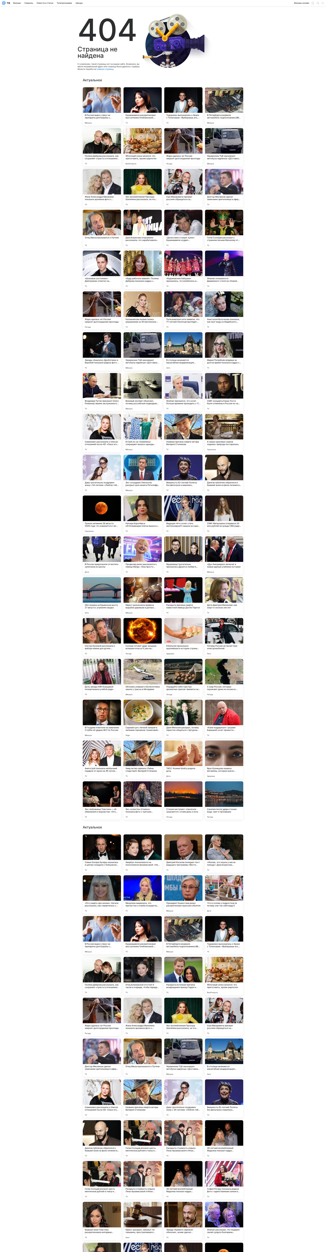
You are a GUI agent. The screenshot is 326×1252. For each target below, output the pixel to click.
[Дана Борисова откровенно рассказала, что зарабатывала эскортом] (143, 229)
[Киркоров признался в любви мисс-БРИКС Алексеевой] (143, 1004)
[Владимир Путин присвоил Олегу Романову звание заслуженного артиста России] (102, 392)
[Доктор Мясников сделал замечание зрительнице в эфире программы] (224, 188)
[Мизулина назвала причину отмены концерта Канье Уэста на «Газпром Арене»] (183, 1004)
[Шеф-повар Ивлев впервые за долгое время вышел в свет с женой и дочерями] (224, 923)
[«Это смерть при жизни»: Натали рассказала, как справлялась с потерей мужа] (102, 1139)
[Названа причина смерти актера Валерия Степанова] (183, 433)
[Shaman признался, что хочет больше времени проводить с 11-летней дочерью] (183, 392)
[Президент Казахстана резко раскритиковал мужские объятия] (183, 1139)
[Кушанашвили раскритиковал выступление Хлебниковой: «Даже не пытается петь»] (143, 106)
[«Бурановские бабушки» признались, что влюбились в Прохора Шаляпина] (183, 270)
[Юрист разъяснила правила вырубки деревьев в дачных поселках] (143, 596)
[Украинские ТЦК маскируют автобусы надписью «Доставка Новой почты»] (224, 147)
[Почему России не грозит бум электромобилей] (224, 637)
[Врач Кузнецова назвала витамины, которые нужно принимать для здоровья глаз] (224, 760)
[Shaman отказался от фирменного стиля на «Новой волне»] (224, 270)
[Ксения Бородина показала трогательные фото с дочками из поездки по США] (143, 964)
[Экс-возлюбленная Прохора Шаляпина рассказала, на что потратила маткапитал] (143, 188)
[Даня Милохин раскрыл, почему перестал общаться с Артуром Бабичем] (183, 719)
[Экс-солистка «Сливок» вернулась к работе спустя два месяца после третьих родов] (224, 882)
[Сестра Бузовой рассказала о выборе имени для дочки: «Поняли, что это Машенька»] (102, 637)
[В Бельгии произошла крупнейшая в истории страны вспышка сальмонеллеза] (183, 637)
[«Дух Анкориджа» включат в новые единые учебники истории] (224, 555)
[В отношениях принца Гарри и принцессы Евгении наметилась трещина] (143, 923)
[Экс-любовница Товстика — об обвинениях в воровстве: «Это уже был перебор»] (102, 800)
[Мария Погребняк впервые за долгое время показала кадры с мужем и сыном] (224, 351)
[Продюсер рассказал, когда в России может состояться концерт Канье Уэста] (143, 1045)
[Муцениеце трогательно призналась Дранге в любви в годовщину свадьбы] (183, 555)
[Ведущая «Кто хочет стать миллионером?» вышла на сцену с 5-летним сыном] (183, 515)
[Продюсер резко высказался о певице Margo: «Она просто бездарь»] (143, 555)
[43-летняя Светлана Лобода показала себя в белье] (102, 882)
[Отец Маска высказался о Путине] (102, 229)
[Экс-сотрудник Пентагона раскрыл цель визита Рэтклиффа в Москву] (143, 474)
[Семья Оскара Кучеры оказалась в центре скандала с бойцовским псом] (102, 1098)
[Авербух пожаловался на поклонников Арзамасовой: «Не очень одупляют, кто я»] (143, 1098)
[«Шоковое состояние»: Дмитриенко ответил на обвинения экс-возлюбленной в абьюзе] (102, 270)
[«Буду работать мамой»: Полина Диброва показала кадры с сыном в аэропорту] (143, 270)
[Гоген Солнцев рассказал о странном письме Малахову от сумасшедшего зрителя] (224, 229)
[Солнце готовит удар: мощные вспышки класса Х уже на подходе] (143, 637)
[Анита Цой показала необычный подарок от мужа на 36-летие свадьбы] (102, 760)
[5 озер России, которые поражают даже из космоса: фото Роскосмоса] (224, 678)
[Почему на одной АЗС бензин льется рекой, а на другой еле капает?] (183, 923)
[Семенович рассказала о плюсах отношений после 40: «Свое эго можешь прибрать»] (102, 433)
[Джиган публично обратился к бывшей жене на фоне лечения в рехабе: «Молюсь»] (224, 474)
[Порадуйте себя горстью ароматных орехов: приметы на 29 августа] (183, 678)
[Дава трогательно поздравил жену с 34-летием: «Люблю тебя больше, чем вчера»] (102, 474)
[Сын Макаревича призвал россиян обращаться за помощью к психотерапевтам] (183, 188)
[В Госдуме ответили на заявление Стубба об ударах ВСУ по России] (102, 719)
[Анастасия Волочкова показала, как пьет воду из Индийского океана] (224, 310)
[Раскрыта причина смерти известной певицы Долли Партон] (183, 596)
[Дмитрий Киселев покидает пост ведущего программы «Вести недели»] (183, 1098)
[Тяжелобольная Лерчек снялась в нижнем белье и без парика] (102, 841)
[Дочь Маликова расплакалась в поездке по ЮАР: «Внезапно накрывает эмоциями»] (102, 964)
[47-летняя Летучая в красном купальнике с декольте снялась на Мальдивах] (183, 882)
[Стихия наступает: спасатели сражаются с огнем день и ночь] (183, 800)
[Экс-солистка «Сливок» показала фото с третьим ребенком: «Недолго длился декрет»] (143, 800)
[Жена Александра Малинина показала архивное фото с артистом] (102, 188)
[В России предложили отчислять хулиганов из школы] (102, 555)
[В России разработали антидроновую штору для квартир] (102, 1004)
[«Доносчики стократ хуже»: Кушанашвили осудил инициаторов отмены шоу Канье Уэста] (183, 229)
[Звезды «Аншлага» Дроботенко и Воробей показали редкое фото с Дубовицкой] (102, 351)
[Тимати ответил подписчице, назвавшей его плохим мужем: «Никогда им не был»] (143, 882)
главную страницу (105, 69)
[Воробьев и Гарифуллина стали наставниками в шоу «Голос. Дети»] (102, 1045)
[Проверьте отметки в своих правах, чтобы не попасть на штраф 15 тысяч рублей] (183, 964)
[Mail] (4, 3)
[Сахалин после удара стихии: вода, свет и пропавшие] (224, 800)
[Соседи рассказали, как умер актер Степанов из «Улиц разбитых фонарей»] (183, 841)
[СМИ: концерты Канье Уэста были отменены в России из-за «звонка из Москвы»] (224, 392)
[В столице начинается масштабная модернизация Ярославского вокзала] (183, 351)
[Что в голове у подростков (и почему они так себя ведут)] (224, 1139)
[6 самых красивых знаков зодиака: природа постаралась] (224, 433)
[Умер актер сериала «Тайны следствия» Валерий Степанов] (143, 760)
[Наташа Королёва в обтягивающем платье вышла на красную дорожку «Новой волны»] (143, 515)
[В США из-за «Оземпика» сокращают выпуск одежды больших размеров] (143, 433)
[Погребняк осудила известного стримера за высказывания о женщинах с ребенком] (183, 1045)
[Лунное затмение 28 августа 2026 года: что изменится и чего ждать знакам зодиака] (102, 515)
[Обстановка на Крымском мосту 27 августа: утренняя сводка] (102, 596)
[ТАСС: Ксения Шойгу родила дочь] (183, 760)
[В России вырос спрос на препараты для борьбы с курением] (102, 106)
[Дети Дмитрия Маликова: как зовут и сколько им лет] (224, 596)
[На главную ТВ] (8, 3)
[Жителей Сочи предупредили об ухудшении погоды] (224, 1045)
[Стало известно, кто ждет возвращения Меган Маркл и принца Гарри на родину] (224, 1004)
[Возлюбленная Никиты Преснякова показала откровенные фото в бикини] (143, 841)
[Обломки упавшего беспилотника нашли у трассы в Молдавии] (143, 678)
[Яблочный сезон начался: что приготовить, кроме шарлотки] (143, 147)
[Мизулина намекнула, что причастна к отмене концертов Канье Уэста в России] (143, 1139)
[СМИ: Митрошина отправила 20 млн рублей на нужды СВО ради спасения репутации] (224, 515)
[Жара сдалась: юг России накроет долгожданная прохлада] (183, 147)
